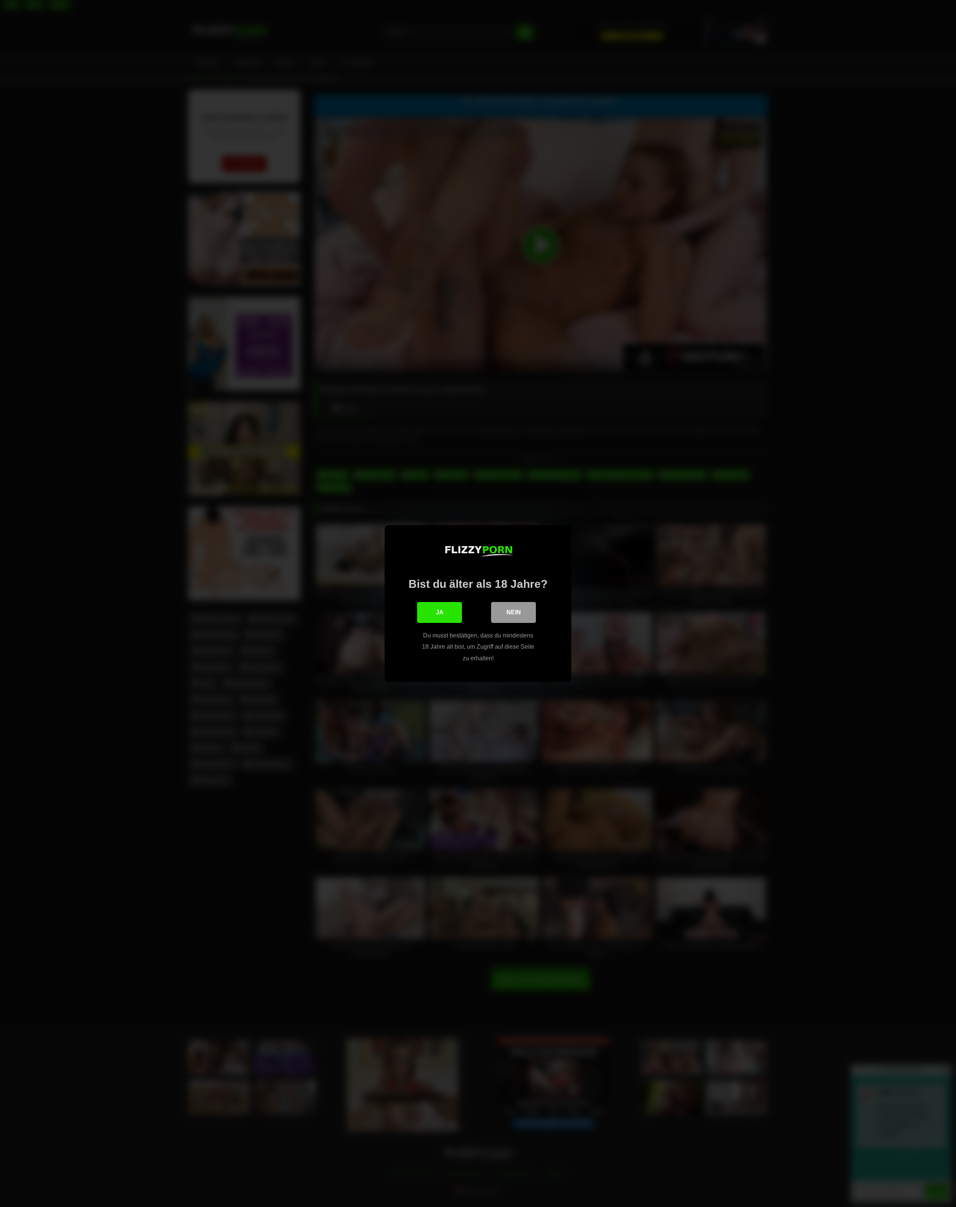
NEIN (513, 612)
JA (440, 612)
